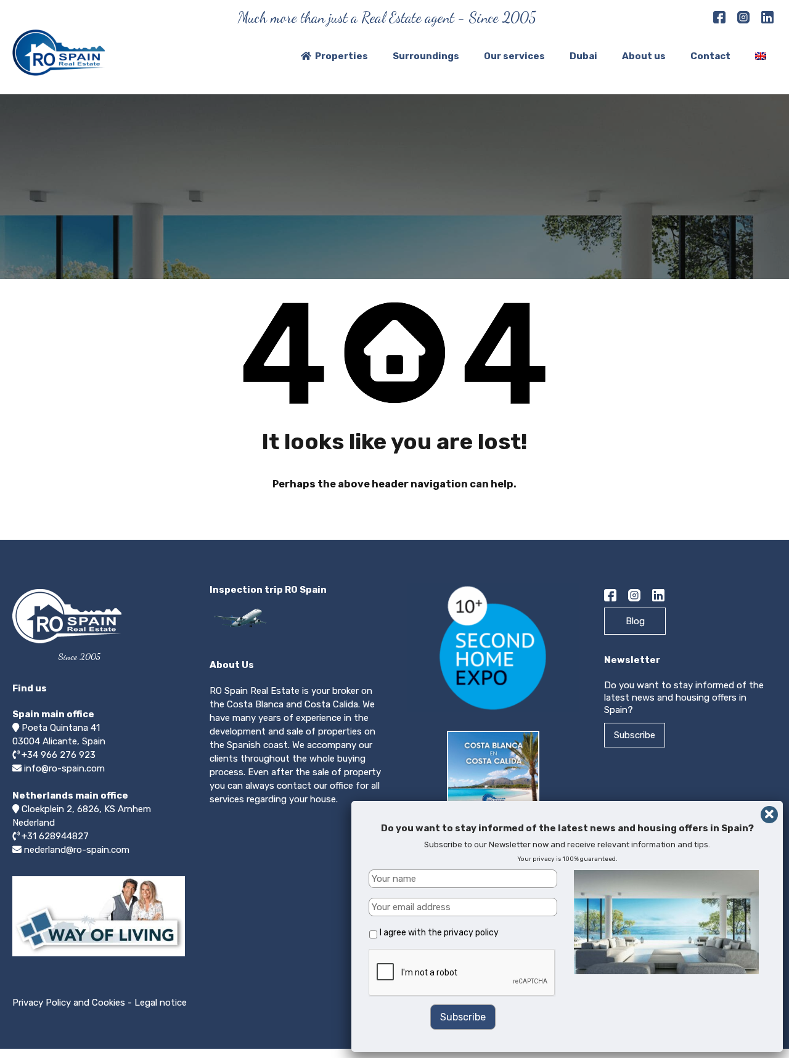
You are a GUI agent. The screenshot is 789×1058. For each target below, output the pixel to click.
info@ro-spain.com (64, 768)
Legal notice (160, 1002)
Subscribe (634, 735)
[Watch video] (98, 955)
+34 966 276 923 (59, 754)
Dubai (583, 56)
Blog (635, 621)
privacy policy (471, 932)
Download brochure (496, 838)
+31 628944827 (55, 836)
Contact (710, 56)
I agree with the (439, 932)
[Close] (769, 814)
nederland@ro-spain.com (76, 849)
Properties (341, 56)
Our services (514, 56)
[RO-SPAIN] (58, 70)
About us (644, 56)
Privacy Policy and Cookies (68, 1002)
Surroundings (426, 56)
